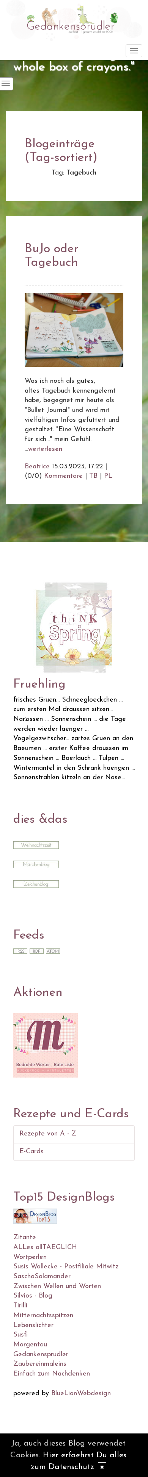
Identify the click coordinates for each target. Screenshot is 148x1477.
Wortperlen (30, 1257)
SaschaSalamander (42, 1276)
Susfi (20, 1335)
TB (93, 476)
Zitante (24, 1237)
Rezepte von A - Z (47, 1134)
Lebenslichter (33, 1325)
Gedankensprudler (40, 1354)
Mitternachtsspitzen (43, 1315)
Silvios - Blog (32, 1296)
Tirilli (20, 1305)
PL (108, 476)
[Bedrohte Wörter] (45, 1045)
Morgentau (30, 1344)
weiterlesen (45, 449)
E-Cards (31, 1151)
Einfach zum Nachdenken (51, 1374)
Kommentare (63, 476)
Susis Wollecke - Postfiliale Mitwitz (65, 1266)
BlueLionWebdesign (81, 1393)
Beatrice (37, 466)
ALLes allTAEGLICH (45, 1247)
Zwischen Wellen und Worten (57, 1286)
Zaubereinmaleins (39, 1364)
